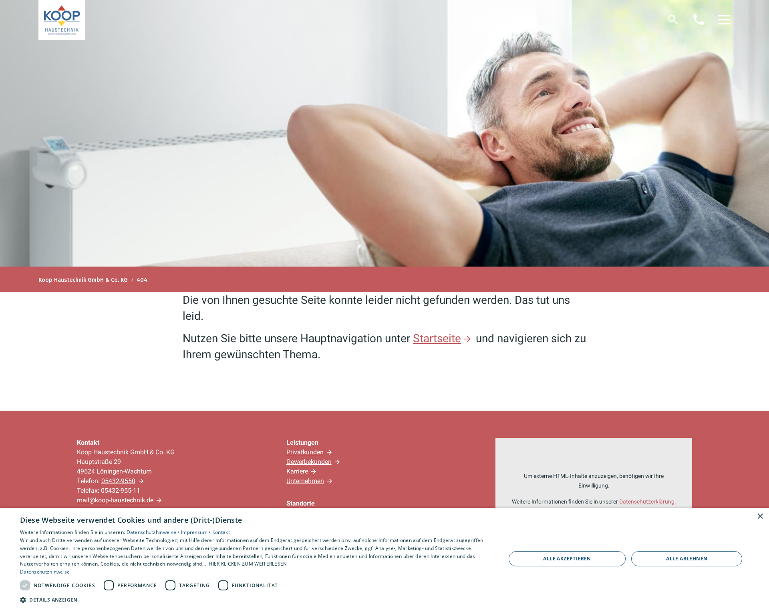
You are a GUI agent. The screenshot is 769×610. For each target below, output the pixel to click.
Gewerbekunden (309, 462)
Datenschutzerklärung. (647, 501)
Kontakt (221, 532)
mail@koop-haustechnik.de (115, 500)
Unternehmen (305, 481)
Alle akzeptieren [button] (567, 558)
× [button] (760, 517)
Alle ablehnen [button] (686, 558)
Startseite (437, 338)
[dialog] (384, 559)
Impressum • (196, 532)
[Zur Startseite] (61, 20)
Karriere (297, 471)
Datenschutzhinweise (45, 571)
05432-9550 (118, 481)
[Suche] (672, 19)
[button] (724, 19)
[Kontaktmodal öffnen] (698, 19)
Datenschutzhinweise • (154, 532)
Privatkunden (305, 452)
